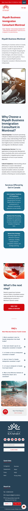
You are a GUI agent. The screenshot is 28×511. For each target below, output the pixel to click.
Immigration (7, 466)
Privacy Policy (17, 475)
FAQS (15, 472)
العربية (24, 2)
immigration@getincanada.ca (12, 495)
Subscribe (14, 450)
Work (5, 475)
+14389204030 (9, 492)
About (15, 469)
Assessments (7, 469)
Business (16, 466)
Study (5, 472)
